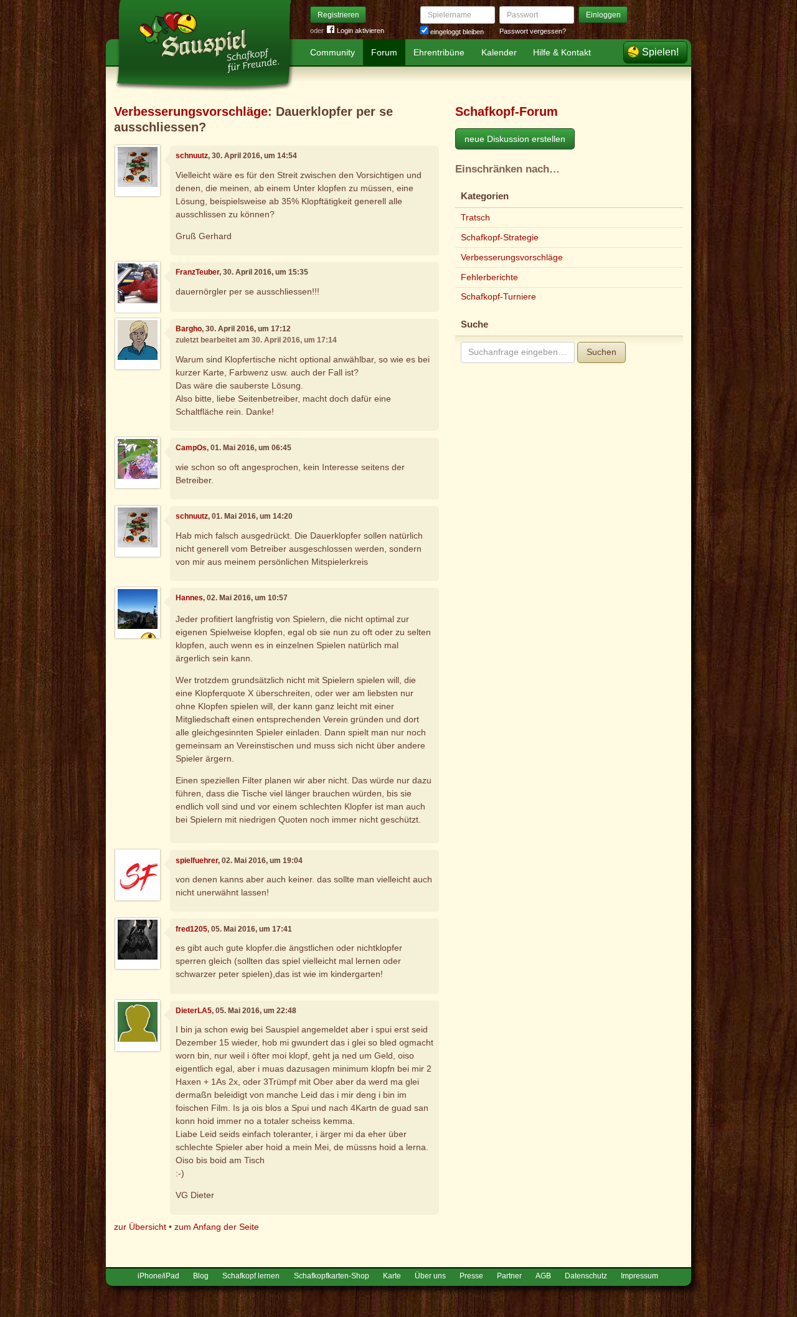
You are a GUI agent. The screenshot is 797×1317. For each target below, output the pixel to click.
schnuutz (192, 155)
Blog (201, 1276)
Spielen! (660, 52)
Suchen (601, 352)
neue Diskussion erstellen (515, 139)
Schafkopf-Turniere (498, 296)
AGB (543, 1276)
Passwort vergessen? (532, 31)
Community (332, 52)
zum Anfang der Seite (216, 1227)
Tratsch (475, 217)
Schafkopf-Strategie (500, 237)
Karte (392, 1276)
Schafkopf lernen (251, 1276)
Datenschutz (586, 1276)
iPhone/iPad (158, 1276)
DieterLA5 (194, 1010)
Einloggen (603, 15)
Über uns (430, 1276)
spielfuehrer (197, 860)
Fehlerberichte (489, 277)
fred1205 (191, 929)
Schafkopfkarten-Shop (331, 1276)
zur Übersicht (140, 1227)
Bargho (189, 328)
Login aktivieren (360, 30)
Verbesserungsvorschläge (191, 111)
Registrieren (338, 15)
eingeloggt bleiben (456, 31)
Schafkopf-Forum (506, 111)
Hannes (189, 597)
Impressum (639, 1276)
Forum (384, 52)
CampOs (191, 447)
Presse (471, 1276)
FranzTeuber (197, 272)
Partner (509, 1276)
